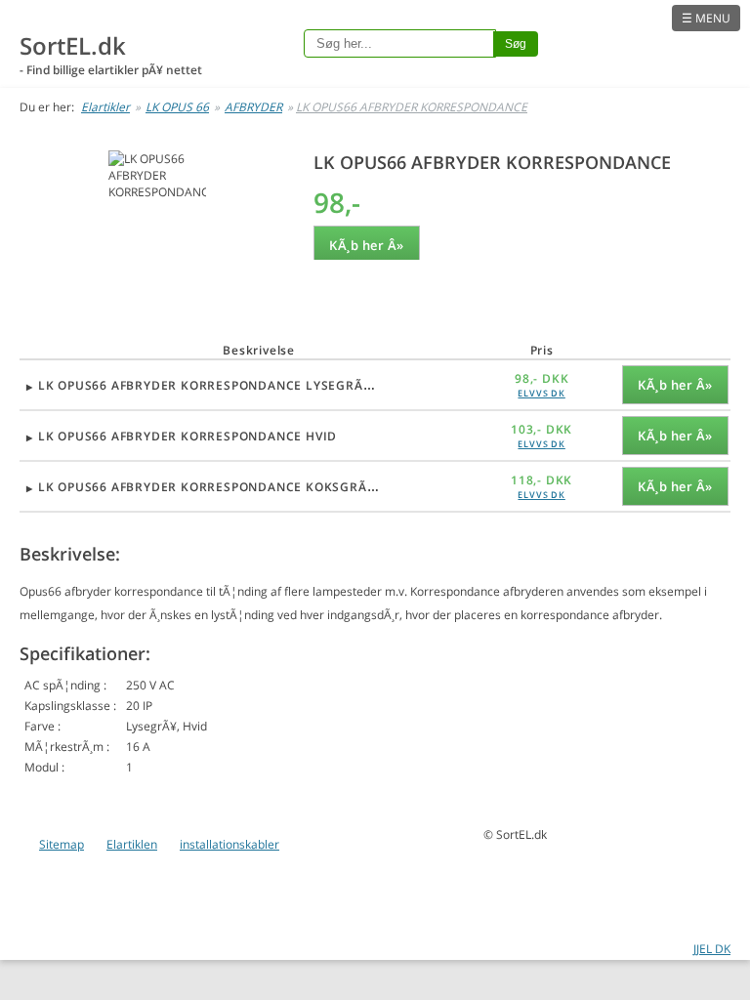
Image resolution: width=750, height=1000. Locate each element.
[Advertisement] (157, 271)
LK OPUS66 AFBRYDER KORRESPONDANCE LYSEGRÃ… (206, 385)
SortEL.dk (73, 45)
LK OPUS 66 (177, 107)
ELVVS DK (541, 393)
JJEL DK (711, 948)
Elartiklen (131, 844)
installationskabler (229, 844)
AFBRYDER (253, 107)
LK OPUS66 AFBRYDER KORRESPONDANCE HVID (187, 436)
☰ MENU (706, 18)
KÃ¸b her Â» (366, 245)
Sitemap (61, 844)
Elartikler (105, 107)
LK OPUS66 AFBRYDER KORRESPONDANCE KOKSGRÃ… (208, 487)
